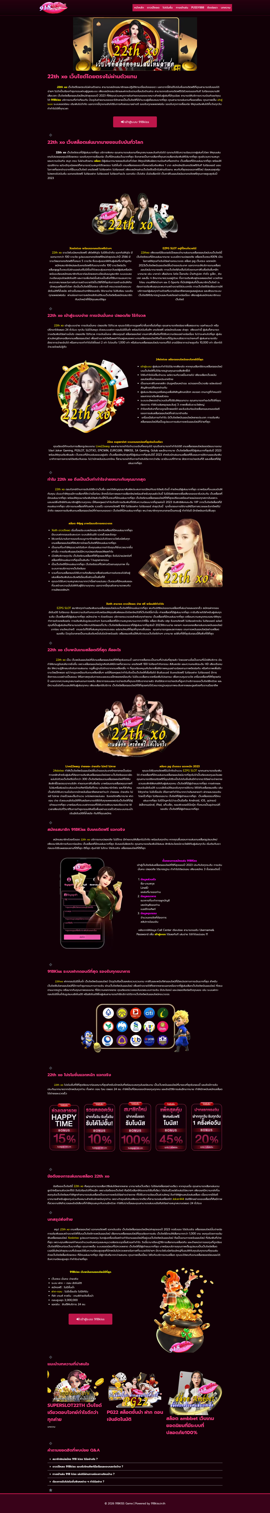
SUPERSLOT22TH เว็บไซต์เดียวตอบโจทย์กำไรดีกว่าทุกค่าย (75, 1412)
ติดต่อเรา (212, 7)
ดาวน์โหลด (153, 7)
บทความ (225, 7)
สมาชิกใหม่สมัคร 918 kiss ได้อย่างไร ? (75, 1459)
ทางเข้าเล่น (182, 7)
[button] (135, 1459)
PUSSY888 (197, 7)
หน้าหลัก (139, 7)
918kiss (56, 100)
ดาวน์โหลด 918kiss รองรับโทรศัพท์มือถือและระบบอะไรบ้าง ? (87, 1466)
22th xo (65, 1229)
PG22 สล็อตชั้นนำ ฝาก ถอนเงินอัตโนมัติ (135, 1416)
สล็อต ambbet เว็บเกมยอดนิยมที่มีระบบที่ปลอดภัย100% (190, 1425)
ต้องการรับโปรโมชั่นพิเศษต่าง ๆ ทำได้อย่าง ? (78, 1482)
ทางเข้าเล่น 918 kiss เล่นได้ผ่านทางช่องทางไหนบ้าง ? (83, 1474)
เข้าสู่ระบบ (146, 366)
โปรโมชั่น (168, 7)
